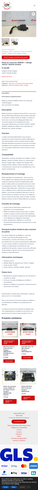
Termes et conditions (19, 440)
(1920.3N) (11, 85)
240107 (21, 85)
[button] (33, 14)
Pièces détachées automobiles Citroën (19, 425)
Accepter (5, 487)
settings (17, 484)
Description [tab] (5, 93)
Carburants (17, 51)
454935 (26, 85)
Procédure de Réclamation (19, 438)
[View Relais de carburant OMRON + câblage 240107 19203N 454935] (5, 42)
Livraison (19, 432)
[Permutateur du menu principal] (34, 5)
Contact (19, 430)
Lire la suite (9, 361)
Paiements (19, 434)
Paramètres (22, 487)
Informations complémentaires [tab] (11, 96)
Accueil (4, 49)
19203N (16, 85)
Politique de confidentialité (19, 427)
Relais (10, 51)
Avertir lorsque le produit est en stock (15, 57)
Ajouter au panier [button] (8, 401)
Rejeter (13, 487)
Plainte (19, 436)
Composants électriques (16, 59)
